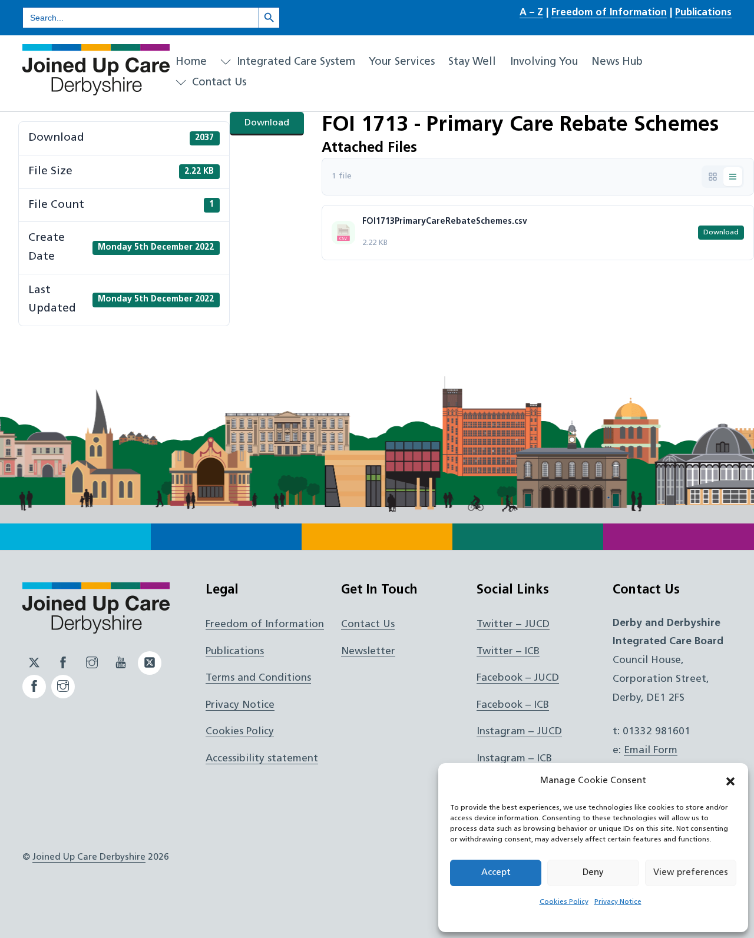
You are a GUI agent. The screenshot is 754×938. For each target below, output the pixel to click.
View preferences (690, 873)
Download (266, 123)
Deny (593, 873)
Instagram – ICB (514, 759)
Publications (703, 13)
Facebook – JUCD (518, 678)
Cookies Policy (564, 902)
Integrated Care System (294, 62)
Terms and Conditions (258, 678)
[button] (730, 781)
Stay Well (472, 62)
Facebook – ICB (513, 705)
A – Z (531, 13)
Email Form (650, 750)
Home (191, 62)
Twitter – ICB (508, 652)
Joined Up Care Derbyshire (88, 857)
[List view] (732, 176)
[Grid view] (712, 176)
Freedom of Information (609, 13)
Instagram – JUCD (519, 732)
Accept (496, 873)
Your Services (402, 62)
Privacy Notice (617, 902)
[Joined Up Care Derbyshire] (96, 90)
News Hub (617, 62)
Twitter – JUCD (513, 624)
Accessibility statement (262, 759)
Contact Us (217, 82)
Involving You (544, 62)
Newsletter (368, 652)
